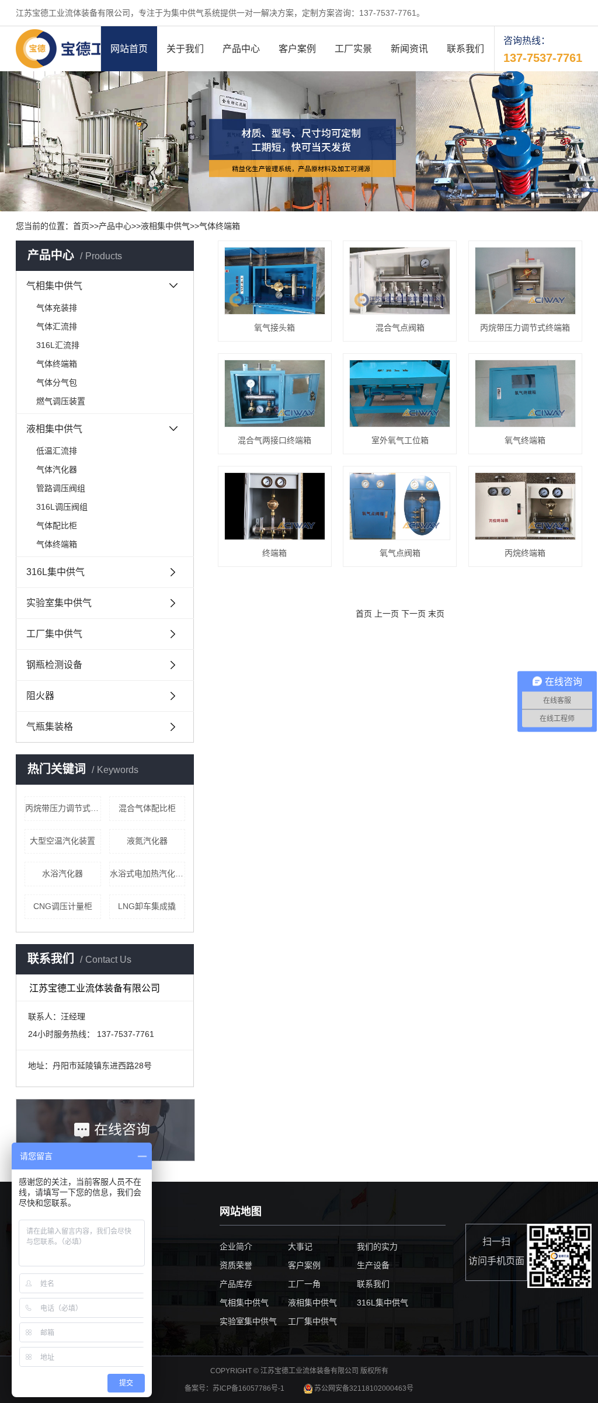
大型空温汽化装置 (62, 840)
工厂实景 (353, 49)
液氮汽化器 (147, 840)
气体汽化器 (56, 469)
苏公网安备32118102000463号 (362, 1388)
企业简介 (236, 1246)
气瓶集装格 (49, 727)
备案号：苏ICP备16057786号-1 (235, 1388)
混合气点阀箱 (400, 327)
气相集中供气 (54, 286)
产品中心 (241, 49)
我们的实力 (377, 1246)
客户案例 (297, 49)
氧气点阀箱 (400, 553)
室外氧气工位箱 (400, 440)
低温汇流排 (56, 450)
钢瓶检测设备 (54, 665)
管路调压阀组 (60, 488)
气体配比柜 (56, 525)
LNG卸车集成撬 (147, 906)
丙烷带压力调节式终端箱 (63, 808)
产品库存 (236, 1284)
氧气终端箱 (525, 440)
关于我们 (185, 49)
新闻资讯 (409, 49)
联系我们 (465, 49)
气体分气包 (56, 382)
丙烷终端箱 (525, 553)
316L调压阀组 (62, 506)
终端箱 (274, 553)
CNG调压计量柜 (62, 906)
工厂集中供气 (54, 634)
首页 (81, 226)
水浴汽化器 (62, 873)
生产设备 (373, 1265)
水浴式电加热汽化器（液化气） (148, 873)
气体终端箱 (219, 226)
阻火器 (40, 696)
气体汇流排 (56, 326)
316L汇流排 (57, 345)
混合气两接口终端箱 (274, 440)
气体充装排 (56, 307)
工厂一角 (304, 1284)
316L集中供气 (55, 572)
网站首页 (129, 49)
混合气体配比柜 (147, 808)
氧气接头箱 (274, 327)
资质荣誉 (236, 1265)
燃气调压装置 (60, 401)
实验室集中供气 (59, 603)
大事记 (300, 1246)
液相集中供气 (165, 226)
